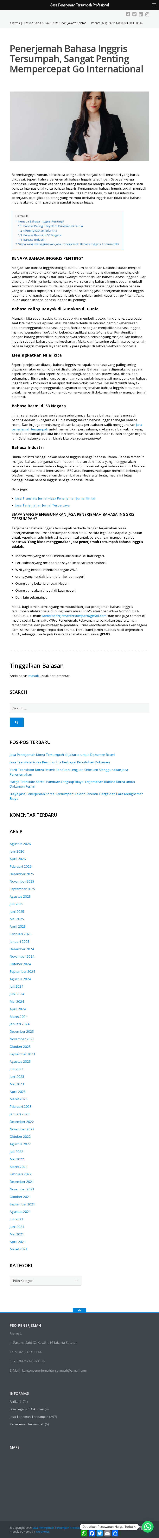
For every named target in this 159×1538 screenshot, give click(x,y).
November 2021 (22, 1189)
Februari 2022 (21, 1174)
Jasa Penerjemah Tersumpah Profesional (58, 1527)
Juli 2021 (16, 1219)
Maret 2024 (19, 1016)
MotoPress (110, 1527)
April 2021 (18, 1241)
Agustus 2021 (20, 1211)
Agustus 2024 (20, 979)
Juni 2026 (17, 851)
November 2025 (22, 881)
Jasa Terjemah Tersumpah (29, 1417)
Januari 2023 (19, 1114)
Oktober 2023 (20, 1046)
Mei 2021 (17, 1234)
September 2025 (22, 889)
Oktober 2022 (20, 1136)
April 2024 (18, 1009)
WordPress (42, 1531)
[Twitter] (134, 14)
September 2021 (22, 1204)
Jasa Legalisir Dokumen (27, 1409)
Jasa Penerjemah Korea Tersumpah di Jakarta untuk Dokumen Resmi (62, 754)
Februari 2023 (21, 1106)
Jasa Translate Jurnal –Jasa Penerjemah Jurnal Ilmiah (55, 498)
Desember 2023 (22, 1031)
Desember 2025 (22, 874)
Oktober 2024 (20, 964)
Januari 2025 (19, 941)
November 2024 (22, 956)
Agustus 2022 (20, 1144)
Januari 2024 (19, 1024)
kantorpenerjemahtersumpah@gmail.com (73, 615)
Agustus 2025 (20, 896)
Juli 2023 (16, 1069)
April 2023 (18, 1091)
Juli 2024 (16, 986)
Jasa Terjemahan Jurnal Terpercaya (42, 505)
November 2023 (22, 1039)
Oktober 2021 (20, 1196)
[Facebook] (128, 14)
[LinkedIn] (141, 14)
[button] (148, 1527)
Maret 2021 (19, 1249)
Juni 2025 (17, 911)
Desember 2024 (22, 949)
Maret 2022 (19, 1166)
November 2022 (22, 1129)
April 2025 (18, 926)
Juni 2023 (17, 1076)
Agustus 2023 (20, 1061)
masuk (33, 675)
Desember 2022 (22, 1121)
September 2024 (22, 971)
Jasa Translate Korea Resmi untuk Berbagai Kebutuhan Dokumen (60, 762)
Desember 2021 (22, 1181)
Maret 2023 (19, 1099)
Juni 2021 (17, 1226)
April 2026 (18, 859)
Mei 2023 (17, 1084)
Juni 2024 (17, 994)
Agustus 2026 (20, 844)
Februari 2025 (21, 934)
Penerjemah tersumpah (27, 1424)
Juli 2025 (16, 904)
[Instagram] (147, 14)
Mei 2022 (17, 1159)
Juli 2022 (16, 1151)
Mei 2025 (17, 919)
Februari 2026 (21, 866)
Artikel (14, 1401)
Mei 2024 (17, 1001)
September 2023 (22, 1054)
